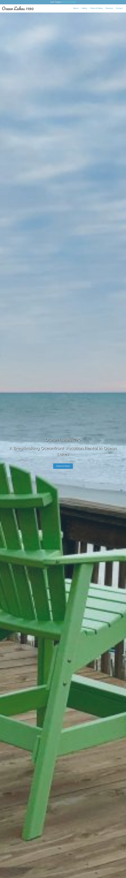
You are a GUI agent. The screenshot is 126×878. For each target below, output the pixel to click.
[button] (63, 466)
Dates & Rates (96, 8)
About (76, 8)
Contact (119, 8)
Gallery (84, 8)
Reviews (109, 8)
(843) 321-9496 (68, 2)
